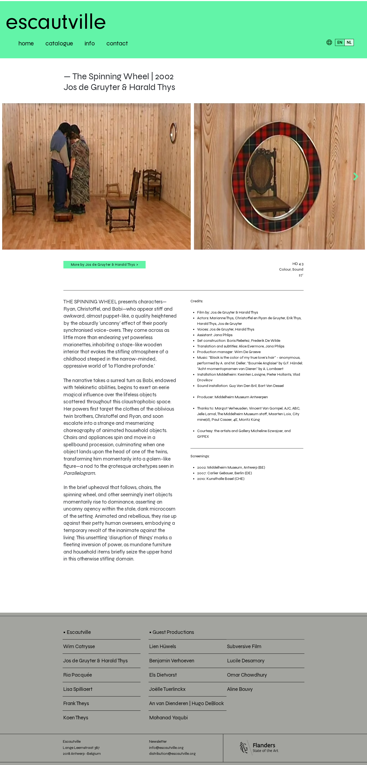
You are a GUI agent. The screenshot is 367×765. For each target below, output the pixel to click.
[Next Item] (356, 176)
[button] (329, 42)
